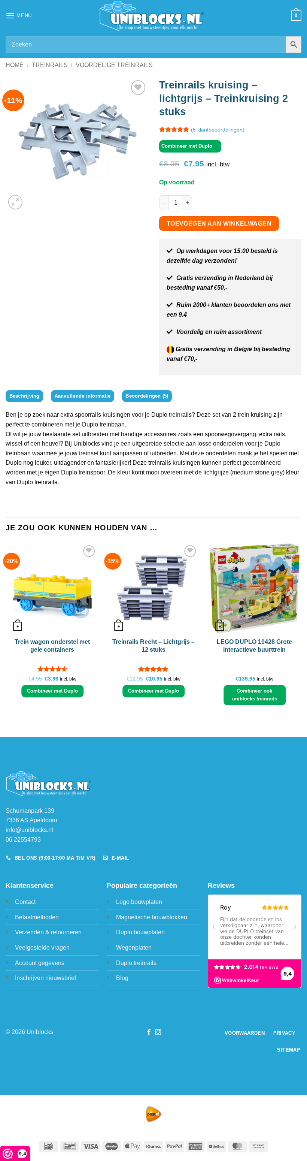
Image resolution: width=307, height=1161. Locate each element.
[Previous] (6, 627)
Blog (122, 978)
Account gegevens (39, 963)
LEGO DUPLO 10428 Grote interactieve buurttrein (254, 646)
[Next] (301, 627)
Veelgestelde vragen (42, 947)
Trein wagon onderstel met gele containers (52, 646)
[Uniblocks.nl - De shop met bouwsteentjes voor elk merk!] (153, 15)
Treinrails (50, 65)
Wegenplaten (134, 947)
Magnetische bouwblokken (151, 917)
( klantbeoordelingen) (217, 130)
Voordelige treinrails (114, 65)
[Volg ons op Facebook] (149, 1032)
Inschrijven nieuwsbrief (45, 978)
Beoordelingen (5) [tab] (146, 396)
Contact (25, 902)
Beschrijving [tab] (24, 396)
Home (15, 65)
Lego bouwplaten (139, 902)
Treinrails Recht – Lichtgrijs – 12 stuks (153, 646)
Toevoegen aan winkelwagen (219, 223)
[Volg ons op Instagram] (158, 1032)
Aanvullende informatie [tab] (83, 396)
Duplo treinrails (136, 963)
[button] (19, 15)
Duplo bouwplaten (140, 932)
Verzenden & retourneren (48, 932)
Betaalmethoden (37, 917)
